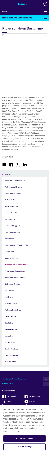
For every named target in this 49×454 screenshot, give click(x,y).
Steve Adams (10, 290)
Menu (4, 11)
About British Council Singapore (14, 379)
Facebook (10, 396)
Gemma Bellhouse (11, 329)
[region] (24, 429)
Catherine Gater (10, 316)
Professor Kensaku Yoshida (15, 278)
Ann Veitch (9, 336)
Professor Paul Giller (12, 232)
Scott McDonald (11, 213)
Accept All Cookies (24, 438)
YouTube (32, 401)
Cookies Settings (24, 447)
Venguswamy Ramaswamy (15, 271)
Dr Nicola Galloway (12, 303)
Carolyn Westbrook (12, 349)
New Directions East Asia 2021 (17, 18)
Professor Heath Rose (13, 310)
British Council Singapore (8, 4)
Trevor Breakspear (11, 355)
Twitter (9, 401)
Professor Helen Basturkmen (16, 265)
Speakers (9, 174)
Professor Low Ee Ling (13, 193)
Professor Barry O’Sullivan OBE (16, 245)
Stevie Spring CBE (11, 206)
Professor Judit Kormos (13, 187)
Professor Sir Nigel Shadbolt (15, 180)
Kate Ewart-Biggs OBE (13, 226)
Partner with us (7, 383)
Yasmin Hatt (9, 252)
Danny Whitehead (11, 258)
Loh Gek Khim (10, 219)
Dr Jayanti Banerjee (12, 200)
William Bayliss (10, 362)
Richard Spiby (10, 342)
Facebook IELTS (35, 396)
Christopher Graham (12, 284)
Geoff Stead (9, 323)
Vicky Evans (9, 239)
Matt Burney (9, 297)
